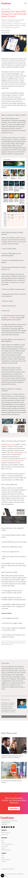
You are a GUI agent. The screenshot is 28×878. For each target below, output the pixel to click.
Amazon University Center (6, 844)
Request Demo (14, 808)
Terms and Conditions (19, 873)
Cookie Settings (4, 875)
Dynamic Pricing (4, 834)
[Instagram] (11, 827)
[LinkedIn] (2, 827)
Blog (2, 840)
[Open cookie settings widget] (2, 875)
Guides (2, 842)
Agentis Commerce (5, 832)
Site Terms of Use (10, 873)
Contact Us (3, 861)
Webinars (3, 848)
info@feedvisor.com (5, 822)
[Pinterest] (14, 827)
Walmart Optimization (6, 850)
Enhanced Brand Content (8, 444)
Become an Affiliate (5, 859)
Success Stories (4, 846)
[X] (4, 827)
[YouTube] (9, 827)
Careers (3, 857)
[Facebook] (7, 827)
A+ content (10, 317)
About (2, 855)
